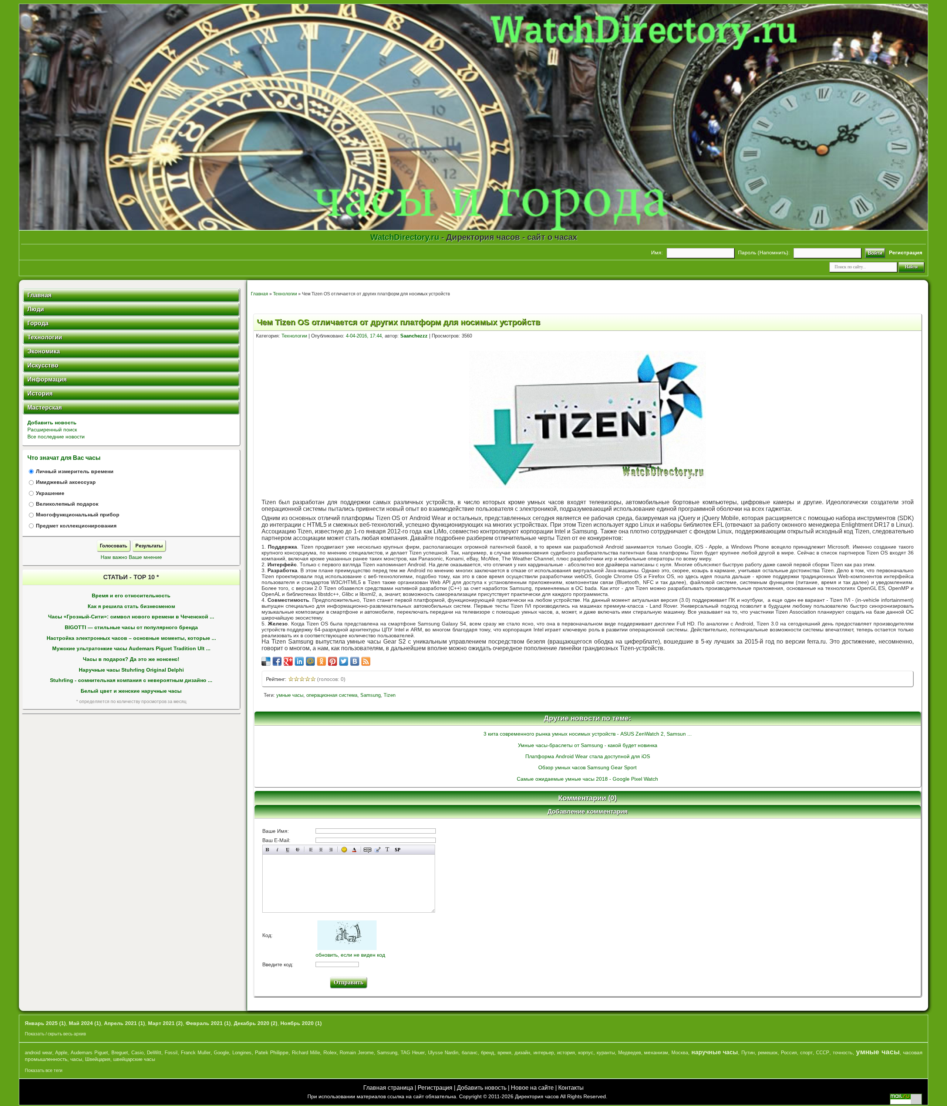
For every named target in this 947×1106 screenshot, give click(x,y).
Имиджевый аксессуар (66, 482)
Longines (242, 1052)
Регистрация (435, 1088)
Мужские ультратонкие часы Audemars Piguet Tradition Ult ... (131, 648)
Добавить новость (52, 422)
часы (76, 1059)
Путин (748, 1052)
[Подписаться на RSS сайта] (365, 661)
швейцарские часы (134, 1059)
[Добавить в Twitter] (343, 661)
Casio (137, 1052)
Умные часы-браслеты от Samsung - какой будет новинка (587, 745)
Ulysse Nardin (443, 1052)
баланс (470, 1052)
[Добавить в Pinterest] (332, 661)
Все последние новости (56, 437)
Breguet (119, 1052)
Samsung (370, 695)
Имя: (657, 252)
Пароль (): (764, 252)
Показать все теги (44, 1070)
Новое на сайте (532, 1088)
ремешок (768, 1052)
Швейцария (97, 1059)
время (504, 1052)
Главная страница (388, 1088)
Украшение (50, 493)
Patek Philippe (272, 1052)
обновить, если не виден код (350, 955)
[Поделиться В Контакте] (354, 661)
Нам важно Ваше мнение (131, 557)
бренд (487, 1052)
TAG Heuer (413, 1052)
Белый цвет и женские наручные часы (131, 691)
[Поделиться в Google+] (288, 661)
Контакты (571, 1088)
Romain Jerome (357, 1052)
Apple (61, 1052)
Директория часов (537, 1096)
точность (843, 1052)
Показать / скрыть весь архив (55, 1034)
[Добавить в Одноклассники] (321, 661)
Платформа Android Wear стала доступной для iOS (587, 756)
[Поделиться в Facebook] (277, 661)
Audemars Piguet (89, 1052)
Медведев (629, 1052)
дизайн (522, 1052)
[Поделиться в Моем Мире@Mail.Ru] (310, 661)
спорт (806, 1052)
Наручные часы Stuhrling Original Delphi (131, 670)
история (566, 1052)
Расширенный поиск (52, 429)
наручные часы (714, 1052)
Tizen (389, 695)
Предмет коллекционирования (76, 526)
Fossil (171, 1052)
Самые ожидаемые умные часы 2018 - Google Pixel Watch (587, 779)
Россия (789, 1052)
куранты (606, 1052)
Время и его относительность (131, 595)
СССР (822, 1052)
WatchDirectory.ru (404, 237)
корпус (585, 1052)
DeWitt (154, 1052)
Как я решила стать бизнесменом (131, 606)
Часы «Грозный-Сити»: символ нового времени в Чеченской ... (131, 617)
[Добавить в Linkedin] (299, 661)
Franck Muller (195, 1052)
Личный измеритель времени (75, 471)
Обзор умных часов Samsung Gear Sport (587, 767)
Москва (679, 1052)
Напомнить (772, 252)
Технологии (285, 293)
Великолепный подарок (67, 504)
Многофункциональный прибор (77, 515)
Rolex (330, 1052)
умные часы (289, 695)
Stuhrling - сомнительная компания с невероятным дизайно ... (131, 680)
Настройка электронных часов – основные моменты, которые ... (131, 638)
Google (221, 1052)
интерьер (543, 1052)
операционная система (331, 695)
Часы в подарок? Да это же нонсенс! (131, 659)
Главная (259, 293)
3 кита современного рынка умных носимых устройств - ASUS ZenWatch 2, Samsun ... (587, 734)
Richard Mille (306, 1052)
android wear (38, 1052)
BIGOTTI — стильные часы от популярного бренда (131, 627)
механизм (656, 1052)
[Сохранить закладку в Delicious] (266, 661)
